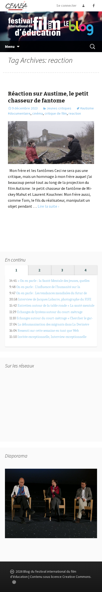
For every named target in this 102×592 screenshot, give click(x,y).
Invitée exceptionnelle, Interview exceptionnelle (52, 337)
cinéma (37, 113)
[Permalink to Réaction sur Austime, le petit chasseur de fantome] (51, 141)
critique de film (56, 113)
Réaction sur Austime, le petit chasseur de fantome (48, 97)
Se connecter (66, 5)
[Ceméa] (16, 5)
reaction (75, 113)
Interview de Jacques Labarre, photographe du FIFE (54, 299)
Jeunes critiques (59, 108)
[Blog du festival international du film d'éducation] (51, 25)
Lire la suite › (48, 206)
